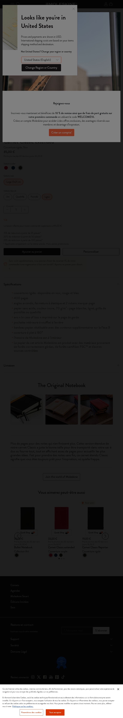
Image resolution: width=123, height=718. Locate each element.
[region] (61, 701)
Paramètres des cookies (31, 712)
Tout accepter (55, 712)
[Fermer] (118, 689)
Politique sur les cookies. (22, 706)
